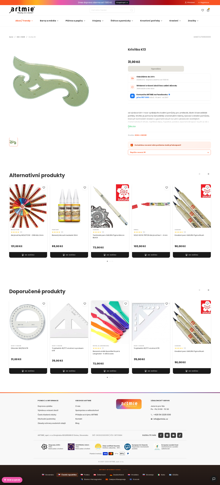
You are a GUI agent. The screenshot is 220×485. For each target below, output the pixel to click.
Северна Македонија (116, 479)
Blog (77, 423)
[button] (107, 261)
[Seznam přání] (202, 10)
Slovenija (148, 474)
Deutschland (117, 474)
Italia (161, 474)
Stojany (96, 20)
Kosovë (134, 479)
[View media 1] (13, 142)
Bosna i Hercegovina (91, 479)
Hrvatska (133, 474)
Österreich (100, 474)
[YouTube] (173, 435)
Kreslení (173, 20)
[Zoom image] (57, 80)
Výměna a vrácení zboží (48, 410)
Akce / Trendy (22, 20)
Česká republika (67, 474)
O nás (77, 406)
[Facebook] (160, 435)
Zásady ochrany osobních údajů (52, 423)
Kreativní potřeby (150, 20)
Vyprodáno (156, 69)
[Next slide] (208, 174)
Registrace (205, 2)
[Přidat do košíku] (28, 255)
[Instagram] (167, 435)
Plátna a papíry (74, 20)
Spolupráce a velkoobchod (87, 410)
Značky (192, 20)
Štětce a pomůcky (121, 20)
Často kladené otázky (47, 415)
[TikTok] (179, 435)
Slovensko (48, 474)
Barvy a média (48, 20)
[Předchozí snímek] (13, 206)
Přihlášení (191, 2)
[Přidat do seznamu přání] (44, 187)
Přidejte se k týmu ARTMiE (86, 415)
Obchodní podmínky (47, 419)
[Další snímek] (42, 206)
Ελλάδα (173, 474)
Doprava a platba (45, 406)
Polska (85, 474)
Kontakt (78, 419)
